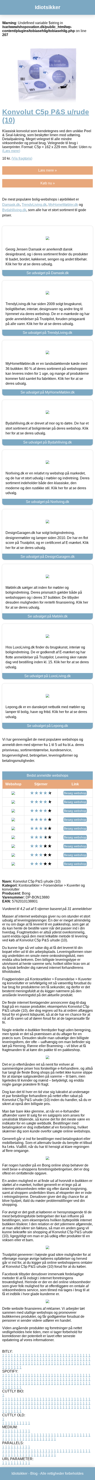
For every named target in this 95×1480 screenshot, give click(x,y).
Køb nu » (47, 183)
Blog (34, 1473)
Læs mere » (47, 170)
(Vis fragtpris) (21, 158)
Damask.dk (11, 205)
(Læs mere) (11, 151)
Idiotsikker (47, 7)
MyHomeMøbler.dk (63, 205)
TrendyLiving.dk (34, 205)
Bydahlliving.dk (14, 210)
